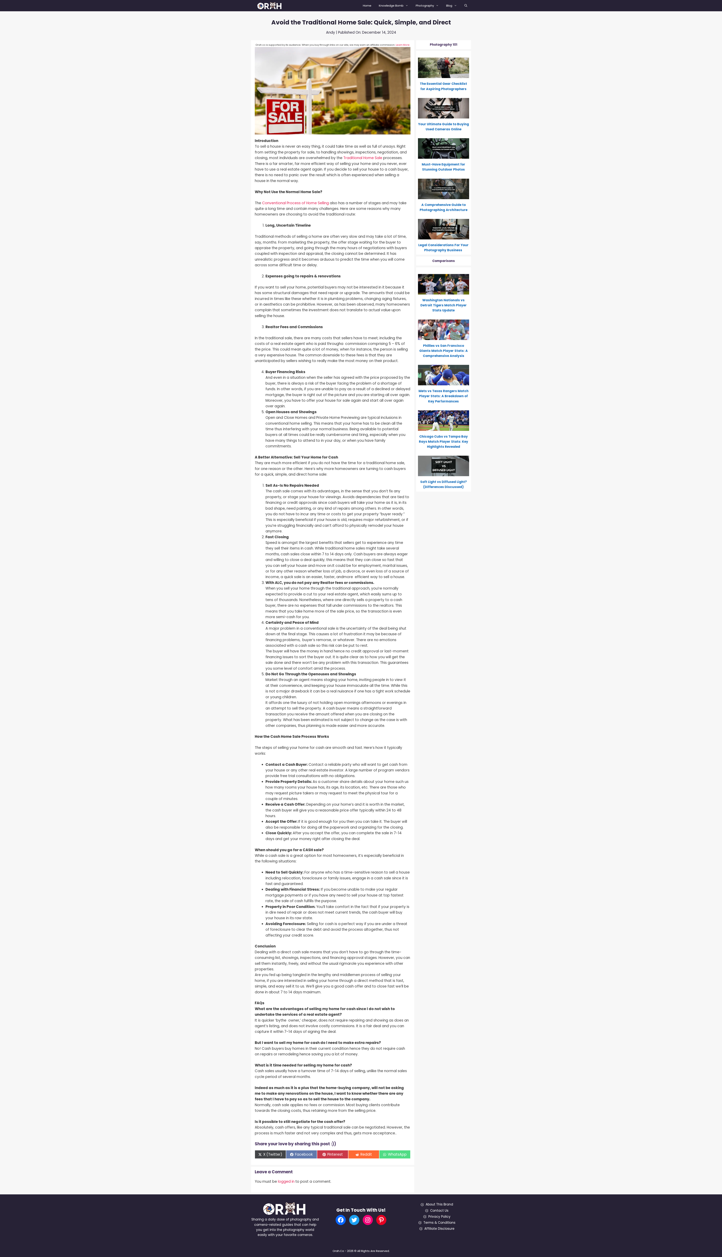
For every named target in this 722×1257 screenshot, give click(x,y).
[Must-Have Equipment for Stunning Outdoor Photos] (443, 156)
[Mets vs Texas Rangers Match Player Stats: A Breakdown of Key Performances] (443, 382)
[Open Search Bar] (466, 5)
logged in (286, 1181)
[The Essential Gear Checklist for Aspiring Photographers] (443, 75)
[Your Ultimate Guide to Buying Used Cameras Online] (443, 116)
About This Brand (439, 1204)
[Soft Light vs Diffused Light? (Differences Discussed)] (443, 473)
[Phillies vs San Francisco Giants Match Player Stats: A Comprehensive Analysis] (443, 337)
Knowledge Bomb (391, 6)
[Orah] (270, 5)
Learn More (403, 45)
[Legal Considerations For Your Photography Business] (443, 237)
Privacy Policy (439, 1216)
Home (367, 6)
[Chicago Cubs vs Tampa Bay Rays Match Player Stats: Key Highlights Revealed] (443, 428)
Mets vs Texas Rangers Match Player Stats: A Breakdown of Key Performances (444, 396)
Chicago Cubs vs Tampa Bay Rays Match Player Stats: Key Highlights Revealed (443, 441)
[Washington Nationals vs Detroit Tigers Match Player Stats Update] (443, 292)
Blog (449, 6)
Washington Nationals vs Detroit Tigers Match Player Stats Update (443, 305)
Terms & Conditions (439, 1222)
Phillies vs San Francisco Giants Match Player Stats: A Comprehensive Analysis (443, 350)
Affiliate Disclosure (439, 1228)
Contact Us (439, 1210)
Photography (425, 6)
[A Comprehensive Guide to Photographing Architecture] (443, 196)
